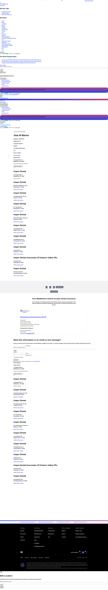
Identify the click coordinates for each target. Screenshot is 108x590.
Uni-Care (4, 33)
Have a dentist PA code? (5, 75)
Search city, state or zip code (5, 66)
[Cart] (3, 94)
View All (2, 52)
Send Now (16, 359)
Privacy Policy (37, 361)
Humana (3, 31)
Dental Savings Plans (6, 11)
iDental (3, 25)
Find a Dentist (3, 65)
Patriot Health (5, 29)
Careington (4, 23)
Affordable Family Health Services (9, 38)
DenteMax (4, 28)
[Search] (1, 95)
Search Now (2, 72)
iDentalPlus (4, 42)
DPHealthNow (5, 46)
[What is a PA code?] (13, 76)
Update (1, 587)
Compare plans (60, 287)
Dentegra (4, 35)
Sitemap (21, 557)
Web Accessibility (34, 557)
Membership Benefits (6, 81)
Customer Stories (5, 83)
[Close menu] (1, 96)
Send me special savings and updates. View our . (27, 361)
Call (30, 333)
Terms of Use (27, 557)
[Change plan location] (17, 0)
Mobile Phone (28, 355)
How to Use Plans (5, 80)
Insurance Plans (17, 155)
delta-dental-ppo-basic (6, 43)
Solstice (3, 26)
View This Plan (23, 333)
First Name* (28, 345)
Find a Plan (2, 5)
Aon (3, 39)
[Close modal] (1, 572)
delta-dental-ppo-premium (7, 45)
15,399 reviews (17, 53)
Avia (3, 32)
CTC (3, 49)
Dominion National (6, 36)
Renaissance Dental (6, 41)
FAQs (3, 84)
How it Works (3, 78)
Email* (27, 353)
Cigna (3, 22)
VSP (3, 48)
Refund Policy (47, 557)
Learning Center (5, 85)
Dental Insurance (5, 13)
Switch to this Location (18, 189)
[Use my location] (1, 70)
